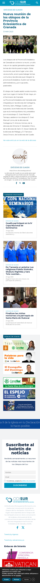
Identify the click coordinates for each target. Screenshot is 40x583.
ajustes (18, 575)
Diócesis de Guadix (13, 10)
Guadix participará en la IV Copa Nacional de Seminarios (19, 225)
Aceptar (6, 579)
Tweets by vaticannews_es (14, 540)
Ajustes (26, 579)
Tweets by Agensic (11, 534)
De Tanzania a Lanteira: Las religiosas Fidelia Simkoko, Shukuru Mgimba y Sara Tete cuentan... (19, 270)
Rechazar (16, 579)
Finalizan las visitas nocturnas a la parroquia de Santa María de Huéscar (20, 315)
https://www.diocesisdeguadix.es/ (20, 170)
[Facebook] (16, 183)
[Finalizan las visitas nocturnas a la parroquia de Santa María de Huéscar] (20, 297)
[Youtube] (24, 183)
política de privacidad (28, 481)
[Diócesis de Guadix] (20, 156)
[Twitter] (20, 183)
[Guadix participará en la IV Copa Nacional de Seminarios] (20, 207)
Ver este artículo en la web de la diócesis (19, 140)
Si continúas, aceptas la (20, 481)
